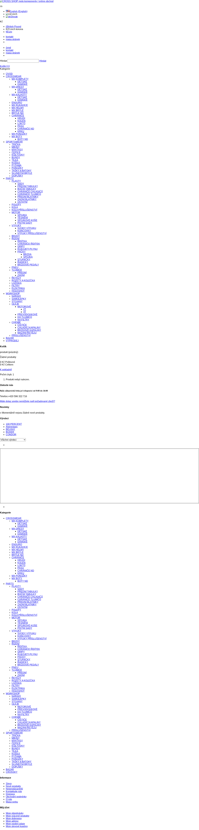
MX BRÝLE (18, 110)
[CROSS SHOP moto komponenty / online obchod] (26, 1)
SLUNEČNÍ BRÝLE (22, 173)
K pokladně (6, 369)
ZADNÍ (21, 275)
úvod (8, 47)
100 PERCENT (14, 424)
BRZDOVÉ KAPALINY (29, 330)
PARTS (10, 178)
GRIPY (21, 246)
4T (24, 312)
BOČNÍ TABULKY (26, 189)
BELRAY (10, 429)
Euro (9, 32)
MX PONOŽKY (19, 134)
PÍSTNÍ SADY (24, 223)
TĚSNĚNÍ (22, 217)
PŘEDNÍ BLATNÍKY (27, 197)
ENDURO (17, 102)
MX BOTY (17, 136)
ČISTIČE (22, 325)
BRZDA (27, 254)
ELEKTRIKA (18, 288)
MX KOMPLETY (20, 79)
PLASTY (16, 181)
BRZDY (16, 236)
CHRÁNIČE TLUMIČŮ (29, 194)
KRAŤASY (17, 149)
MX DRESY (18, 87)
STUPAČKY (23, 259)
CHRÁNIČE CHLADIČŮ (30, 191)
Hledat (3, 61)
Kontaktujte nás (14, 791)
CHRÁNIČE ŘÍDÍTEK (28, 244)
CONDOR (11, 434)
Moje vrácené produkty (17, 816)
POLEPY (16, 204)
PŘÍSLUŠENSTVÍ (21, 335)
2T (24, 309)
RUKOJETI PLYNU (27, 249)
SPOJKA (22, 215)
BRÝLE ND (18, 113)
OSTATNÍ (22, 202)
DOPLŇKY (17, 176)
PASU (20, 126)
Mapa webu (12, 802)
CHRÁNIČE (18, 115)
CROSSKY (11, 772)
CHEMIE (16, 322)
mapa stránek (13, 39)
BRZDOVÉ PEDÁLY (28, 265)
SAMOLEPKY (19, 299)
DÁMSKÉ (22, 84)
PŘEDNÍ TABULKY (27, 186)
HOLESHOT (18, 291)
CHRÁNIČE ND (25, 128)
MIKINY (16, 147)
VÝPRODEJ (12, 340)
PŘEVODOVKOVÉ (27, 314)
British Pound (13, 26)
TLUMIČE (17, 270)
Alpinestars (11, 426)
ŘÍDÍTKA (22, 241)
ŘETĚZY (16, 278)
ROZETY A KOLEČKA (23, 280)
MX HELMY (18, 108)
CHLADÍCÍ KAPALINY (29, 327)
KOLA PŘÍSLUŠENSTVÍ (24, 210)
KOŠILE (16, 162)
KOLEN (21, 121)
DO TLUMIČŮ (24, 317)
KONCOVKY (24, 231)
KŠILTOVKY (18, 155)
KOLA (15, 207)
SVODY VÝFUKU (26, 228)
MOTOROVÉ (24, 306)
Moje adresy (12, 821)
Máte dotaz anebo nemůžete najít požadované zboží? (27, 401)
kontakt (9, 36)
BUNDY (16, 157)
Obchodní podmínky (16, 796)
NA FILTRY (23, 319)
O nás (9, 799)
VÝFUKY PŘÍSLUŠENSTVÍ (31, 233)
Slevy (9, 783)
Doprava (10, 794)
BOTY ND (22, 139)
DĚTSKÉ (22, 81)
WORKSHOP (13, 293)
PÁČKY (21, 251)
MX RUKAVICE (20, 105)
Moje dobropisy (14, 818)
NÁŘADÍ (16, 296)
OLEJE (15, 304)
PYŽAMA (16, 165)
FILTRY (16, 285)
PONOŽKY (17, 168)
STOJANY (17, 301)
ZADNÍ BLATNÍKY (27, 199)
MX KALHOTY (19, 94)
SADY (20, 183)
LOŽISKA (17, 283)
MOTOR (16, 212)
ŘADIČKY (22, 262)
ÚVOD (9, 74)
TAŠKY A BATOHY (21, 170)
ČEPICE (16, 152)
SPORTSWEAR (14, 142)
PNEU (15, 267)
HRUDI (21, 118)
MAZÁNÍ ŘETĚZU (27, 333)
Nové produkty (13, 786)
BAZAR (10, 338)
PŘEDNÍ (22, 272)
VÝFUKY (16, 225)
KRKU (20, 131)
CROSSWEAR (13, 76)
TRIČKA (16, 144)
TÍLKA (15, 160)
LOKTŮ (21, 123)
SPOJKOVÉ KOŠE (27, 220)
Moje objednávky (14, 813)
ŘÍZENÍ (15, 238)
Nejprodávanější (14, 789)
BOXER (10, 432)
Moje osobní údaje (15, 823)
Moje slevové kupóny (17, 826)
